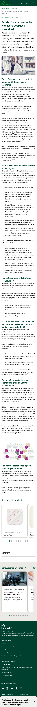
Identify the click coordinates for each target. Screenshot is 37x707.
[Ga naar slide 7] (23, 541)
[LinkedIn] (3, 688)
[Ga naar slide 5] (18, 541)
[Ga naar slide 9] (27, 541)
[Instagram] (7, 688)
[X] (21, 688)
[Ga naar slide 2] (11, 541)
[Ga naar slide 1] (9, 541)
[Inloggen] (21, 3)
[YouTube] (12, 688)
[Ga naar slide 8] (25, 541)
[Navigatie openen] (32, 3)
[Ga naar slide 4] (16, 541)
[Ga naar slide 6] (21, 541)
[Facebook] (16, 688)
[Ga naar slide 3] (14, 541)
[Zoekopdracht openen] (26, 3)
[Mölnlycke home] (6, 3)
